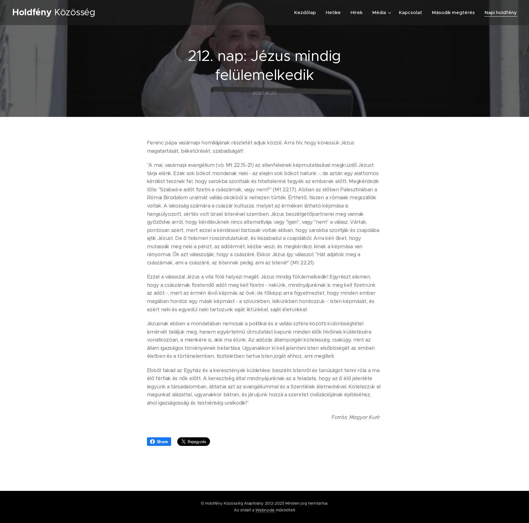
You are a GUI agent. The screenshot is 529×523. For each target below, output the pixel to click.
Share (162, 441)
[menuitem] (307, 12)
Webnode (265, 510)
